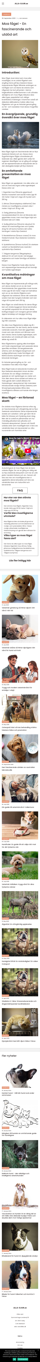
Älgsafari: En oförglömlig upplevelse (17, 924)
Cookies (20, 1348)
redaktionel (6, 14)
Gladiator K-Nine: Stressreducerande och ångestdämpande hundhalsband (19, 1002)
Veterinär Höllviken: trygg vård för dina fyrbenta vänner (18, 885)
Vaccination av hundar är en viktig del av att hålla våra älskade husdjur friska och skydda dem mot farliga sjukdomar (19, 1216)
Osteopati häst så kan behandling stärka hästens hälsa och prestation (19, 728)
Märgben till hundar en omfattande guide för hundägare (19, 1134)
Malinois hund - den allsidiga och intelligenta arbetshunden (15, 1175)
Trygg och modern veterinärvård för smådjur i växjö (17, 688)
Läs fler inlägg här (20, 560)
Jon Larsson (23, 18)
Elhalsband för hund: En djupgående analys (20, 1256)
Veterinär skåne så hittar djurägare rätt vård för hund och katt (18, 649)
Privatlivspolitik (22, 1359)
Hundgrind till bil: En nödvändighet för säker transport (20, 962)
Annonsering (20, 1342)
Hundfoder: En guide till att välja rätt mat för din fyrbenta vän (19, 845)
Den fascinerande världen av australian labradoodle (18, 768)
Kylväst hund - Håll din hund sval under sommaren (18, 1094)
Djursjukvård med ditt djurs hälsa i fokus (18, 1041)
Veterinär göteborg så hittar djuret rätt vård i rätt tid (18, 609)
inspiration (5, 602)
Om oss (20, 1345)
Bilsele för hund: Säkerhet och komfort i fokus (18, 1295)
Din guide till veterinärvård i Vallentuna (18, 807)
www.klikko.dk (21, 1327)
